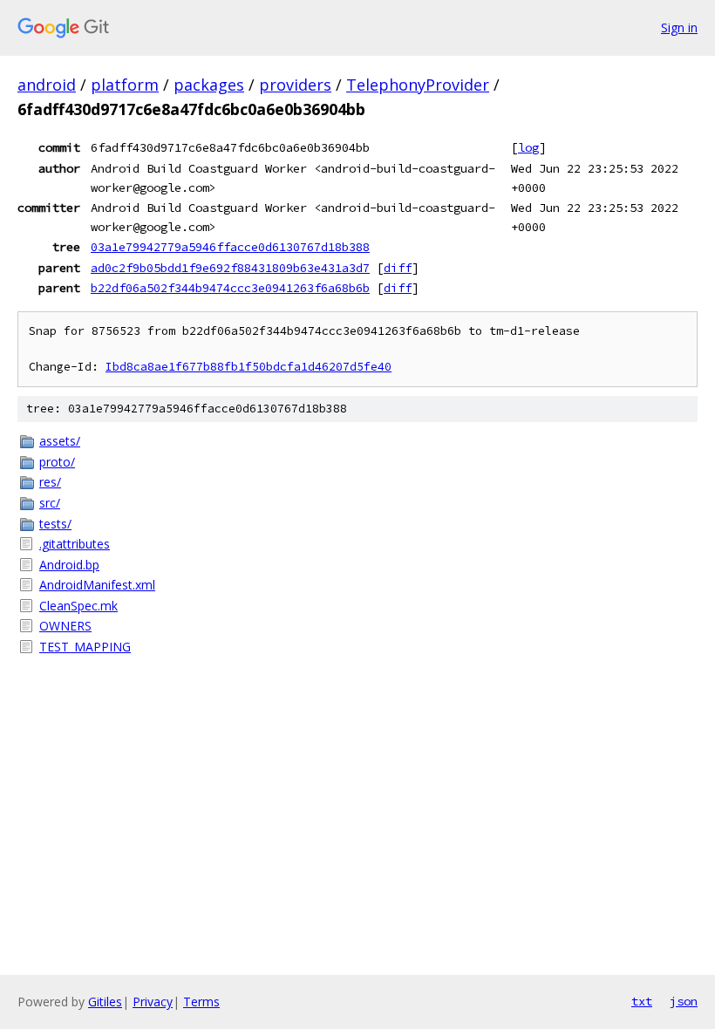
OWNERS (65, 625)
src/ (49, 502)
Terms (201, 1001)
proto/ (57, 461)
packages (209, 84)
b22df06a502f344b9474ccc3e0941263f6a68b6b (230, 288)
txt (641, 1001)
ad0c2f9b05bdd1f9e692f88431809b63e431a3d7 (230, 268)
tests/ (55, 523)
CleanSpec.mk (78, 605)
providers (295, 84)
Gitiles (105, 1001)
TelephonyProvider (417, 84)
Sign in (679, 27)
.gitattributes (74, 543)
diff (398, 268)
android (46, 84)
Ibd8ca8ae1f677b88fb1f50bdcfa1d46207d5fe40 (249, 366)
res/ (50, 482)
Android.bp (69, 564)
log (528, 147)
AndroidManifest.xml (97, 584)
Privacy (153, 1001)
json (684, 1001)
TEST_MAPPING (85, 646)
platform (125, 84)
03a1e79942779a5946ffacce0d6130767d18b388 (230, 247)
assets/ (59, 441)
